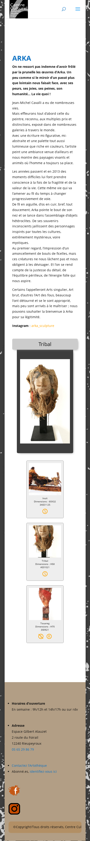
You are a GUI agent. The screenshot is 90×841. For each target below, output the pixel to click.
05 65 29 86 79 (23, 749)
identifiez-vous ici (43, 771)
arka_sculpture (42, 325)
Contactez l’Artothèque (30, 765)
